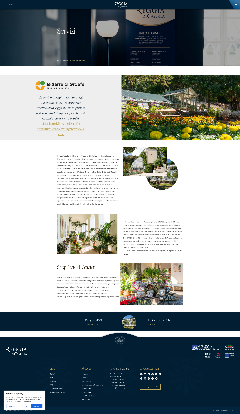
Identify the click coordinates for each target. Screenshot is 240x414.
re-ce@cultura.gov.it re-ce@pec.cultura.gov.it (119, 386)
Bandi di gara (86, 388)
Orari (51, 377)
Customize (12, 406)
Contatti (84, 377)
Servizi (71, 60)
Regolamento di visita (57, 392)
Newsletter (86, 399)
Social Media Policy (88, 396)
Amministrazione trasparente (92, 385)
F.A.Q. (51, 385)
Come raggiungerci (56, 388)
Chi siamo (85, 374)
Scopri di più (89, 324)
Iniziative (53, 381)
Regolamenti (86, 392)
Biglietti (52, 374)
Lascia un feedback (149, 387)
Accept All (36, 406)
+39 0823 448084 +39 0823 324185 (118, 380)
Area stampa (86, 381)
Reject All (24, 406)
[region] (24, 400)
